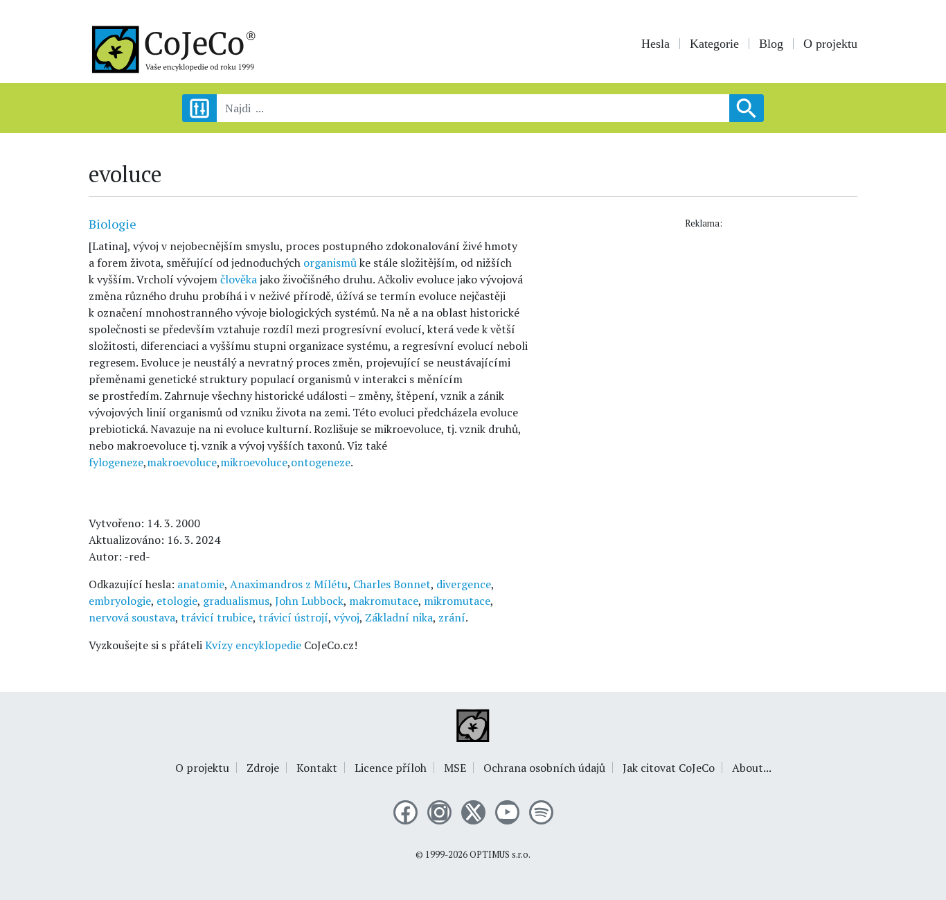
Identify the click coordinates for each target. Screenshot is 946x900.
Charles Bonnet (392, 584)
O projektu (830, 43)
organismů (330, 262)
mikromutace (457, 600)
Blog (771, 43)
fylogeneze (116, 462)
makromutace (383, 600)
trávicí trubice (217, 617)
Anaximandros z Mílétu (289, 584)
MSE (455, 767)
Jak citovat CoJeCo (669, 767)
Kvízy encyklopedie (253, 645)
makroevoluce (182, 462)
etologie (177, 600)
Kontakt (316, 767)
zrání (451, 617)
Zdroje (263, 767)
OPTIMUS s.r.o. (500, 855)
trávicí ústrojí (293, 617)
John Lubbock (309, 600)
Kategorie (714, 43)
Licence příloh (391, 767)
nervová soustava (132, 617)
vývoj (346, 617)
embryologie (120, 600)
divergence (463, 584)
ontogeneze (320, 462)
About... (751, 767)
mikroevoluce (253, 462)
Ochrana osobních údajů (544, 767)
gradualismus (236, 600)
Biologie (112, 223)
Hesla (655, 43)
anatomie (200, 584)
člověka (238, 279)
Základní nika (399, 617)
